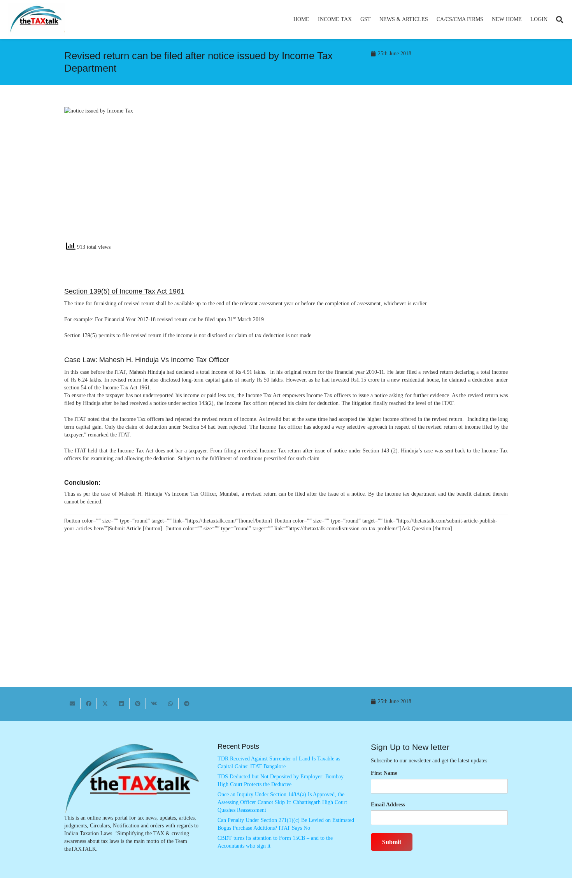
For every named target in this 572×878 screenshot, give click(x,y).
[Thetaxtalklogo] (36, 19)
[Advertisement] (401, 177)
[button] (355, 19)
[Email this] (72, 703)
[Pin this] (138, 703)
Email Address (388, 805)
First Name (384, 773)
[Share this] (89, 703)
